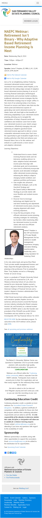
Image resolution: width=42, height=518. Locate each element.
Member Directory (25, 500)
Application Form (24, 505)
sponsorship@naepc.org (17, 441)
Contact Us (8, 507)
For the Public (11, 475)
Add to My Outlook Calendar (17, 75)
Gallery (25, 498)
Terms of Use (17, 513)
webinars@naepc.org (22, 424)
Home (6, 498)
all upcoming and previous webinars (20, 329)
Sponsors (32, 498)
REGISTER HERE (9, 319)
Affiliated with (17, 469)
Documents (8, 500)
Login (24, 507)
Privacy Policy (7, 513)
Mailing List (23, 488)
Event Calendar (15, 498)
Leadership (8, 502)
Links (15, 500)
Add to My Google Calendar (16, 78)
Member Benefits (10, 505)
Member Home (19, 502)
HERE (9, 324)
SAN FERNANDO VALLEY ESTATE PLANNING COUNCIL (26, 12)
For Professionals (13, 477)
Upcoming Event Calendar (17, 447)
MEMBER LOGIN (31, 21)
